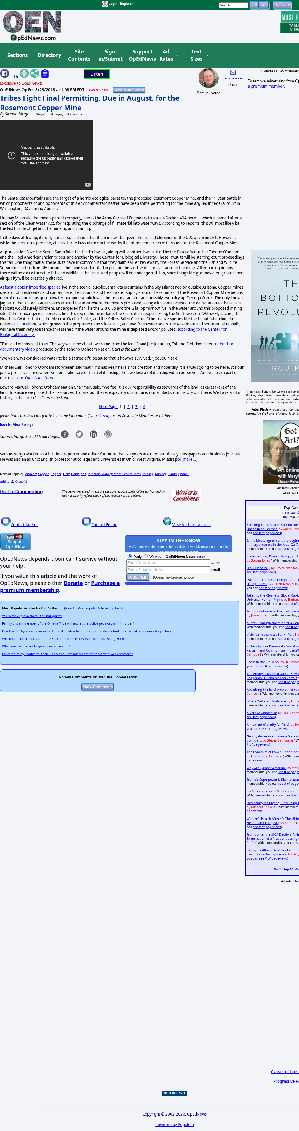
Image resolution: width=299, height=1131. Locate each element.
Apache (30, 474)
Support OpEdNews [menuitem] (140, 55)
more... (189, 459)
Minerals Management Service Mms (114, 474)
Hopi (74, 474)
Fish (66, 474)
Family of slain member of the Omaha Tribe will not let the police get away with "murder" (68, 623)
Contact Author (24, 524)
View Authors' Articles (191, 524)
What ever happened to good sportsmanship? (36, 646)
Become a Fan (232, 78)
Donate (73, 582)
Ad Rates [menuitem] (166, 55)
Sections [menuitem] (17, 55)
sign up (104, 415)
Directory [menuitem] (49, 55)
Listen (96, 74)
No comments (77, 114)
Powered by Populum (174, 1124)
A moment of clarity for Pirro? (268, 725)
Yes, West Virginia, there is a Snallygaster (32, 616)
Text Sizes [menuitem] (196, 55)
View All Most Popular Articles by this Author (98, 608)
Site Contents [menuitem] (79, 55)
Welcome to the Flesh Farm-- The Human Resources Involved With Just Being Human (65, 639)
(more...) (184, 474)
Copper (43, 474)
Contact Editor (104, 524)
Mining (147, 474)
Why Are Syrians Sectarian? (266, 768)
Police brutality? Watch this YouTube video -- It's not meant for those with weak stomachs (67, 654)
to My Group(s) (13, 481)
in (37, 377)
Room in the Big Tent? (263, 662)
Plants (172, 474)
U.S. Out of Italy (258, 568)
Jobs (83, 474)
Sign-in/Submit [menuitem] (109, 55)
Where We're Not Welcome (266, 701)
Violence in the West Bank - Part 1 (271, 635)
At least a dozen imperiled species (30, 287)
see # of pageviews (267, 533)
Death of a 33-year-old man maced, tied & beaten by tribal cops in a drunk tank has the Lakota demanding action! (87, 631)
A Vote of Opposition (262, 713)
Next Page (108, 406)
